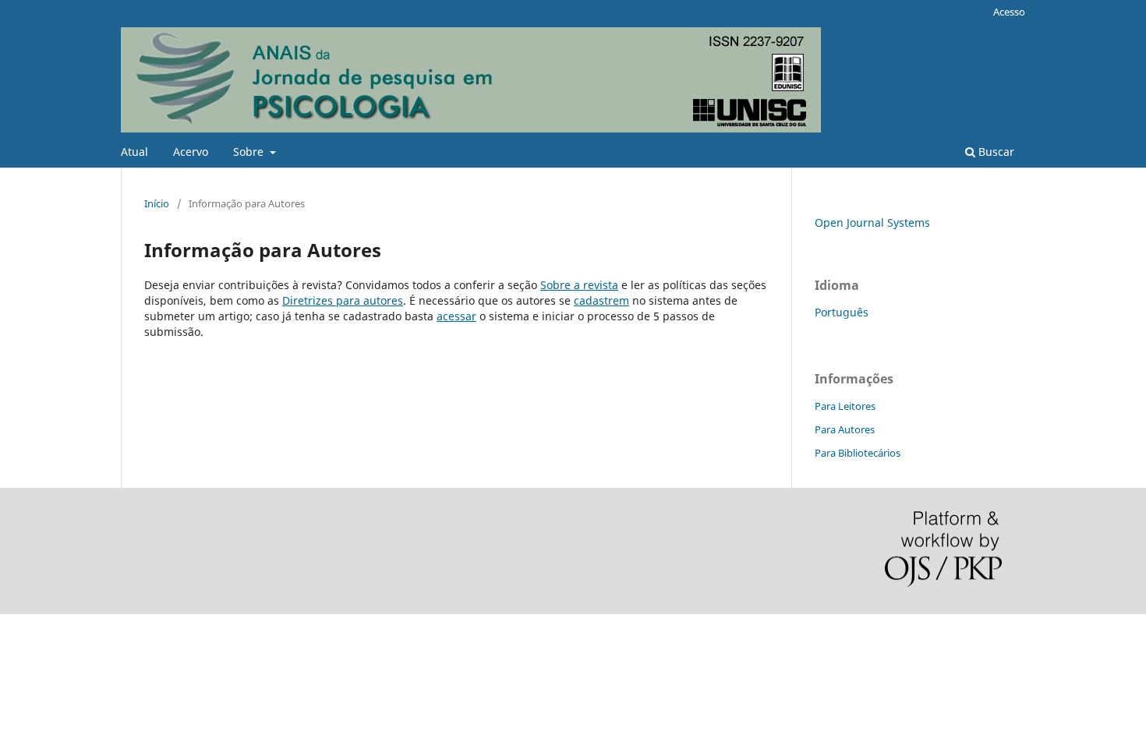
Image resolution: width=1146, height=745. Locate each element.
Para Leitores (845, 406)
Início (156, 203)
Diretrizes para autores (342, 300)
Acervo (190, 151)
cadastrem (601, 300)
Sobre (250, 151)
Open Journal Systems (872, 222)
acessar (456, 316)
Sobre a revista (579, 284)
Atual (134, 151)
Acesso (1009, 12)
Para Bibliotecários (857, 453)
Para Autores (845, 429)
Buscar (994, 151)
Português (841, 312)
